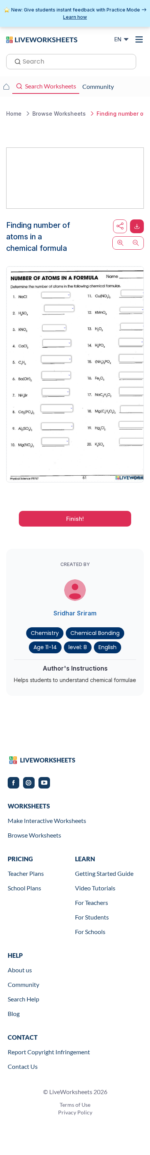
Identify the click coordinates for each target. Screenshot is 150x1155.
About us (20, 969)
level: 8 (77, 647)
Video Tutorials (95, 888)
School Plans (24, 888)
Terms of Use (75, 1104)
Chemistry (45, 633)
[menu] (139, 39)
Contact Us (23, 1066)
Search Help (23, 999)
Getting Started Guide (104, 873)
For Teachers (91, 902)
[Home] (41, 39)
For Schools (90, 931)
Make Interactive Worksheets (47, 820)
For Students (92, 917)
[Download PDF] (137, 226)
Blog (14, 1013)
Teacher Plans (26, 873)
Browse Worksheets (34, 835)
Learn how (75, 17)
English (107, 647)
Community (23, 984)
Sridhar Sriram (75, 613)
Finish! (75, 518)
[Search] (15, 61)
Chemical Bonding (95, 633)
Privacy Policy (75, 1112)
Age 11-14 (45, 647)
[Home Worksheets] (6, 86)
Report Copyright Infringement (49, 1051)
